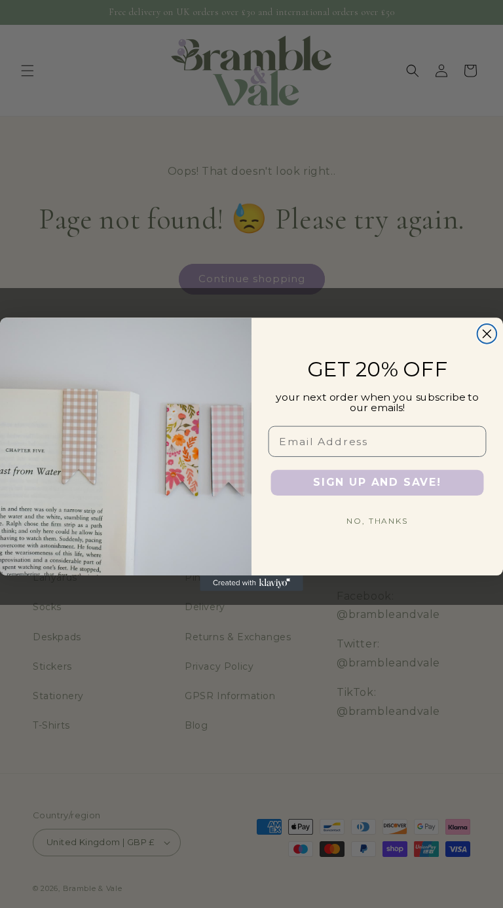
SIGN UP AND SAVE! (377, 482)
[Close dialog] (487, 334)
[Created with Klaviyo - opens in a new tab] (251, 583)
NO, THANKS (377, 521)
